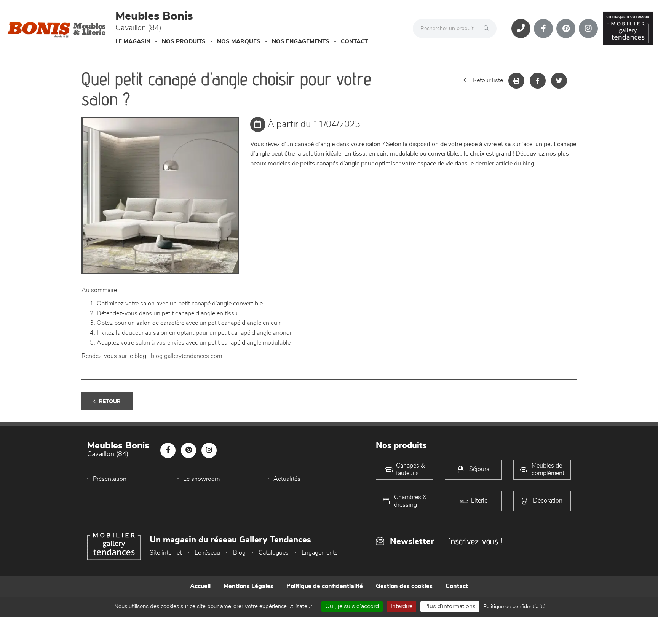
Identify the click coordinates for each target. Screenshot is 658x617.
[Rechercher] (488, 28)
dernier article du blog (504, 164)
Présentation (109, 479)
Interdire (401, 606)
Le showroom (201, 479)
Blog (239, 553)
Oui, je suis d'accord (352, 606)
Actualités (286, 479)
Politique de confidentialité (324, 586)
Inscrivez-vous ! (475, 541)
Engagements (320, 553)
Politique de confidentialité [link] (514, 606)
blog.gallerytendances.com (186, 356)
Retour (110, 401)
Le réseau (207, 553)
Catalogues (274, 553)
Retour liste (488, 80)
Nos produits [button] (184, 42)
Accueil (200, 586)
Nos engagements (300, 42)
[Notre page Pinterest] (565, 28)
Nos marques (238, 42)
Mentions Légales (248, 586)
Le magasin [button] (132, 42)
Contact (354, 42)
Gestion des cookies (404, 586)
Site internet (166, 553)
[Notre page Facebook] (543, 28)
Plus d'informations (450, 606)
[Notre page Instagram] (588, 28)
